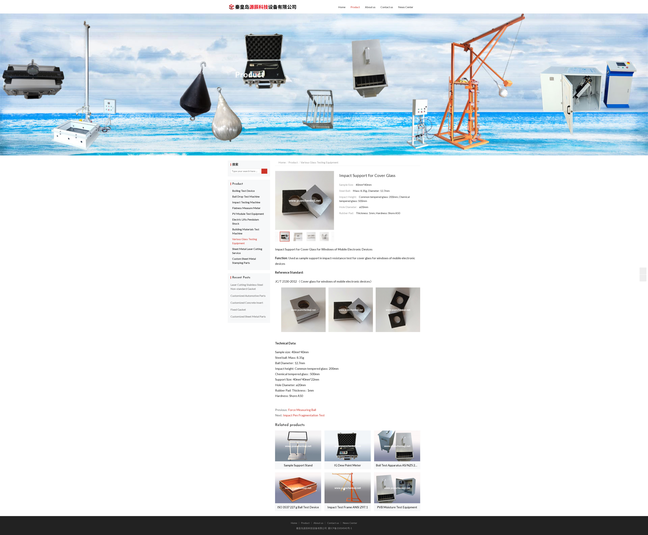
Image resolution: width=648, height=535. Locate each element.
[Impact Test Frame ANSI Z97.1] (348, 487)
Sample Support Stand (298, 465)
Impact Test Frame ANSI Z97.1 (347, 507)
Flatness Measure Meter (246, 208)
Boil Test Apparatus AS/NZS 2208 (398, 465)
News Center (405, 7)
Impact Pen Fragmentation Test (304, 415)
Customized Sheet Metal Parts (248, 316)
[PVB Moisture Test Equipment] (397, 487)
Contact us (387, 7)
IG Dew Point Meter (347, 465)
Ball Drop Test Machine (246, 196)
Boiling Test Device (243, 190)
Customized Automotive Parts (248, 295)
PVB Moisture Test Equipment (397, 507)
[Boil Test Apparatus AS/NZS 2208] (397, 446)
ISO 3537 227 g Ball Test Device (298, 507)
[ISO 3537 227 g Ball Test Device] (298, 487)
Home (341, 7)
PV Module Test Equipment (248, 213)
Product (355, 7)
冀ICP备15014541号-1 (340, 528)
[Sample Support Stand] (298, 446)
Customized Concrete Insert (247, 302)
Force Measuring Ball (302, 410)
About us (370, 7)
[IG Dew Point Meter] (348, 446)
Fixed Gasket (238, 309)
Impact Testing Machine (246, 202)
